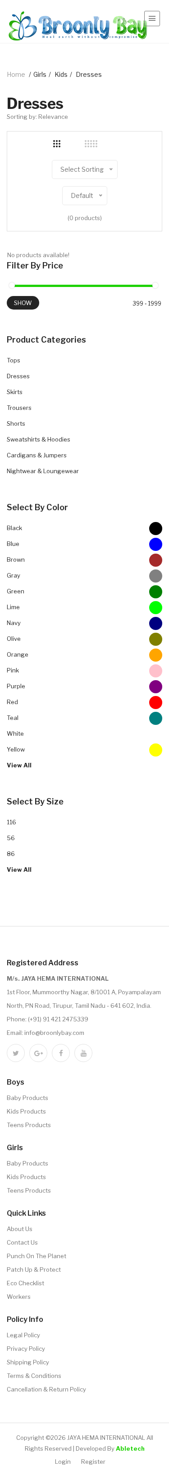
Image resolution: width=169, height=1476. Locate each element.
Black (14, 527)
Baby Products (27, 1097)
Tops (13, 360)
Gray (13, 575)
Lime (13, 607)
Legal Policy (23, 1335)
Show (23, 302)
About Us (19, 1228)
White (15, 733)
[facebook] (61, 1053)
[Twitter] (16, 1053)
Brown (16, 559)
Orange (17, 654)
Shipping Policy (28, 1362)
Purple (16, 686)
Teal (12, 717)
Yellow (16, 749)
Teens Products (29, 1124)
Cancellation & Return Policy (46, 1389)
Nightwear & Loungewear (43, 471)
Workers (19, 1296)
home (16, 74)
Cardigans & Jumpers (37, 455)
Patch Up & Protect (34, 1269)
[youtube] (83, 1053)
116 (11, 822)
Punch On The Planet (36, 1256)
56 (11, 837)
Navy (14, 622)
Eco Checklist (25, 1283)
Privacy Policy (26, 1348)
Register (93, 1461)
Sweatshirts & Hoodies (38, 439)
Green (15, 591)
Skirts (15, 391)
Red (12, 701)
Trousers (19, 407)
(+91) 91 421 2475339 (58, 1019)
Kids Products (26, 1111)
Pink (13, 670)
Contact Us (22, 1242)
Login (63, 1461)
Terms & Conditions (34, 1375)
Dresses (18, 376)
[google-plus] (38, 1053)
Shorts (16, 423)
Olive (14, 638)
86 (11, 853)
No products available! (38, 255)
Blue (13, 543)
